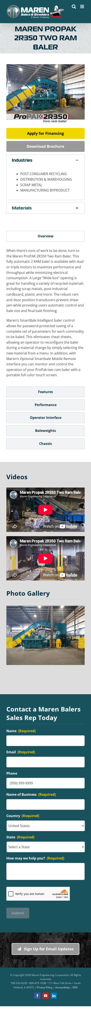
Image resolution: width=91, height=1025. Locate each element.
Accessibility (62, 987)
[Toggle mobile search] (74, 6)
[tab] (45, 236)
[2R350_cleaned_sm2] (45, 635)
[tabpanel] (45, 315)
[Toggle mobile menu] (82, 6)
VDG (75, 987)
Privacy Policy (44, 987)
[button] (45, 160)
